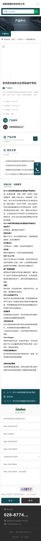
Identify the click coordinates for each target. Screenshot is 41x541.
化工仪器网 (25, 537)
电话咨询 (37, 172)
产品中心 (5, 34)
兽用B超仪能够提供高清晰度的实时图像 (20, 161)
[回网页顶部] (37, 165)
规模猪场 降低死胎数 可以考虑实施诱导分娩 (22, 170)
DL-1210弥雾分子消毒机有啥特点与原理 (20, 174)
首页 (13, 39)
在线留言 (17, 184)
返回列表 (10, 397)
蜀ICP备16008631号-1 (24, 532)
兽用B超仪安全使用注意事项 (16, 165)
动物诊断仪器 (30, 39)
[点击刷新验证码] (26, 489)
